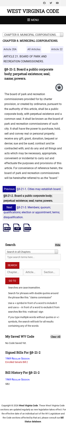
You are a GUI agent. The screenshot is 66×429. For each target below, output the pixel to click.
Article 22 (56, 49)
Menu (35, 20)
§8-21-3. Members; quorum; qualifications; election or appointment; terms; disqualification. (32, 212)
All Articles (33, 49)
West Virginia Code (33, 11)
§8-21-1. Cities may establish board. (32, 189)
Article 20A (10, 49)
